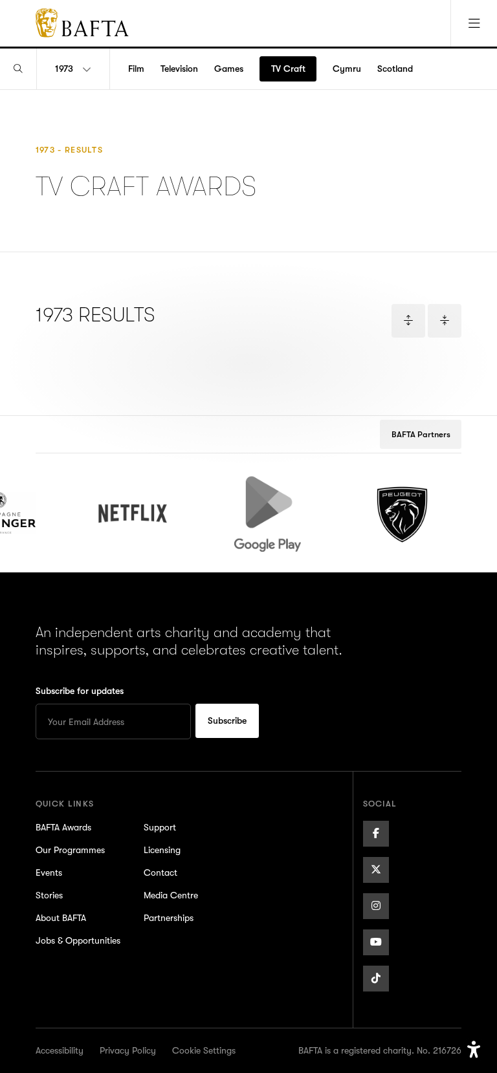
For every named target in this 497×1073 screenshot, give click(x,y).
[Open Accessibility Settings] (474, 1050)
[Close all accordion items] (444, 321)
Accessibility (59, 1050)
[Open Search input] (18, 69)
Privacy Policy (128, 1050)
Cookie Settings (204, 1050)
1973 (64, 68)
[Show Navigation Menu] (473, 23)
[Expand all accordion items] (408, 321)
